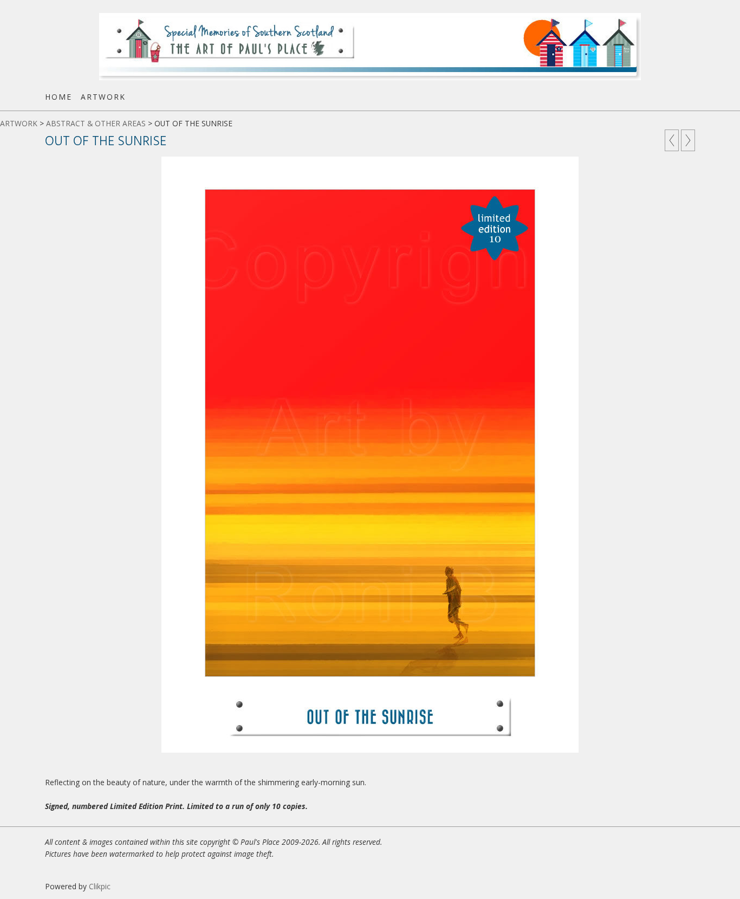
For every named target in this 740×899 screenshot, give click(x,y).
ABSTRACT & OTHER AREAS (96, 123)
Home (58, 97)
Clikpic (100, 886)
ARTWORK (103, 97)
